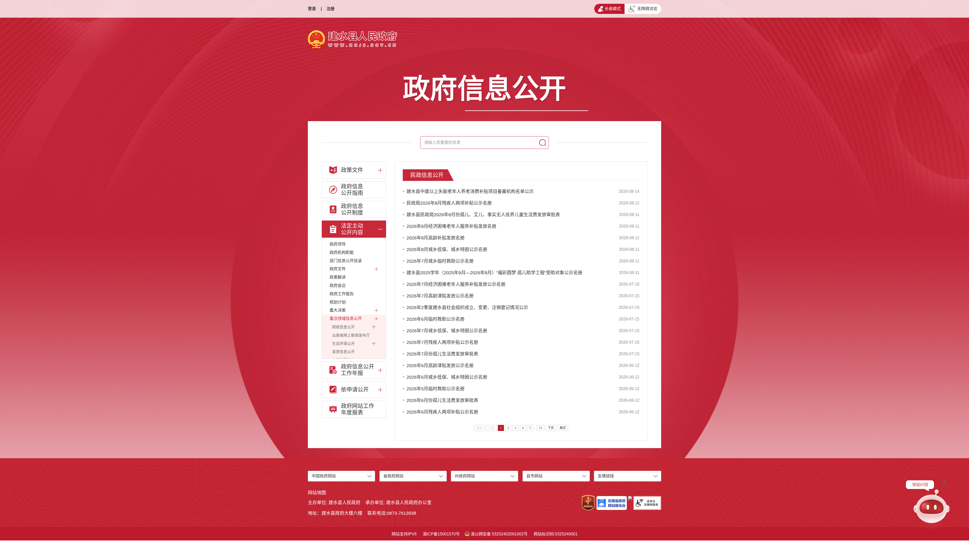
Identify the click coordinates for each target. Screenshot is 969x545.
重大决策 (338, 310)
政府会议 (338, 285)
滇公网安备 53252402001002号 (499, 534)
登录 (312, 9)
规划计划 (338, 302)
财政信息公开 (343, 327)
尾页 (563, 428)
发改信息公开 (343, 351)
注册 (331, 9)
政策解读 (338, 277)
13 (540, 428)
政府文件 (338, 269)
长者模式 (613, 9)
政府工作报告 (342, 294)
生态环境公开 (343, 343)
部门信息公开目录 (346, 261)
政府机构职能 (342, 252)
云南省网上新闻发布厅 (351, 335)
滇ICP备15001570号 (441, 534)
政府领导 (338, 244)
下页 (551, 428)
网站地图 (317, 492)
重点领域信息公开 (346, 318)
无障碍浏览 (647, 9)
